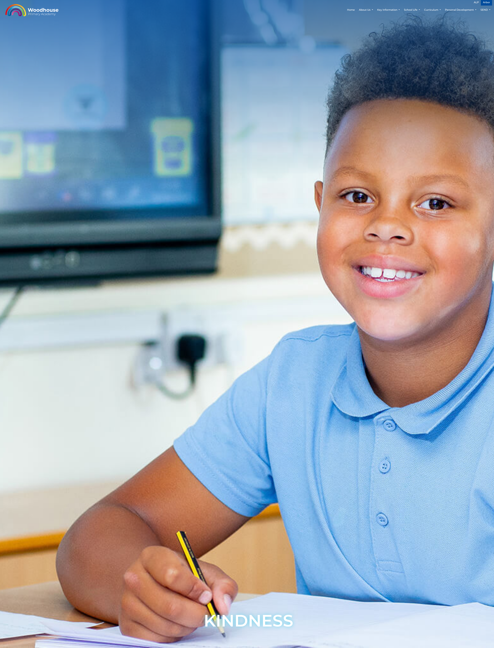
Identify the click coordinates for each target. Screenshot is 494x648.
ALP (476, 2)
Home (351, 10)
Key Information (387, 10)
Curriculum (431, 10)
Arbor (486, 2)
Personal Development (459, 10)
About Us (365, 10)
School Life (411, 10)
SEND (484, 10)
